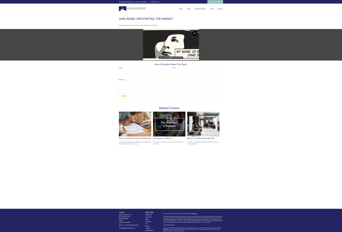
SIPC (167, 229)
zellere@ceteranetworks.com (127, 228)
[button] (181, 8)
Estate (147, 219)
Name (121, 68)
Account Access (216, 2)
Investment (148, 217)
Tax (146, 224)
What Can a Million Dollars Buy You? (201, 138)
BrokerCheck (194, 213)
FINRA (164, 229)
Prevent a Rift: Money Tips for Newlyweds (135, 138)
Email (174, 68)
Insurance (148, 221)
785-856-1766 (155, 2)
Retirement (148, 215)
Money (147, 226)
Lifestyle (147, 228)
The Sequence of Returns (162, 138)
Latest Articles (149, 230)
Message (122, 80)
